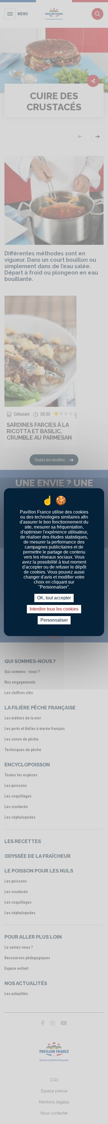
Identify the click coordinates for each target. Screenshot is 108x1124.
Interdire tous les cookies (54, 609)
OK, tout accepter (54, 597)
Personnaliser (54, 620)
